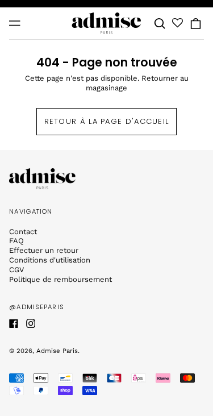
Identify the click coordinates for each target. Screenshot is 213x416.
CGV (16, 269)
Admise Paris (57, 351)
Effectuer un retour (43, 250)
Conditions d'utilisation (49, 260)
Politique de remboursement (60, 279)
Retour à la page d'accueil (106, 121)
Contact (23, 231)
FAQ (16, 240)
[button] (160, 23)
